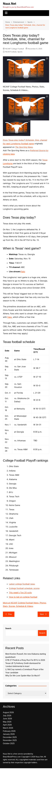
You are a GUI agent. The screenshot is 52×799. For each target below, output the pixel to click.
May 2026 (7, 722)
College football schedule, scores (24, 588)
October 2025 (9, 743)
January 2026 (9, 734)
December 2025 (10, 737)
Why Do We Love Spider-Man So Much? (22, 676)
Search (8, 628)
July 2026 (7, 716)
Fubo (23, 271)
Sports (19, 52)
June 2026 (7, 719)
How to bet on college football (23, 597)
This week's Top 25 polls (20, 592)
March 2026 (8, 728)
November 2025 (10, 740)
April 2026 (7, 725)
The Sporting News (24, 147)
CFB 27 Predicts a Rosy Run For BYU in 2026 (25, 660)
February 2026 (9, 731)
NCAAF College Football (14, 49)
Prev (10, 614)
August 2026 (8, 712)
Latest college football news (22, 584)
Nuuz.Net (9, 3)
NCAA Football (10, 52)
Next (42, 614)
